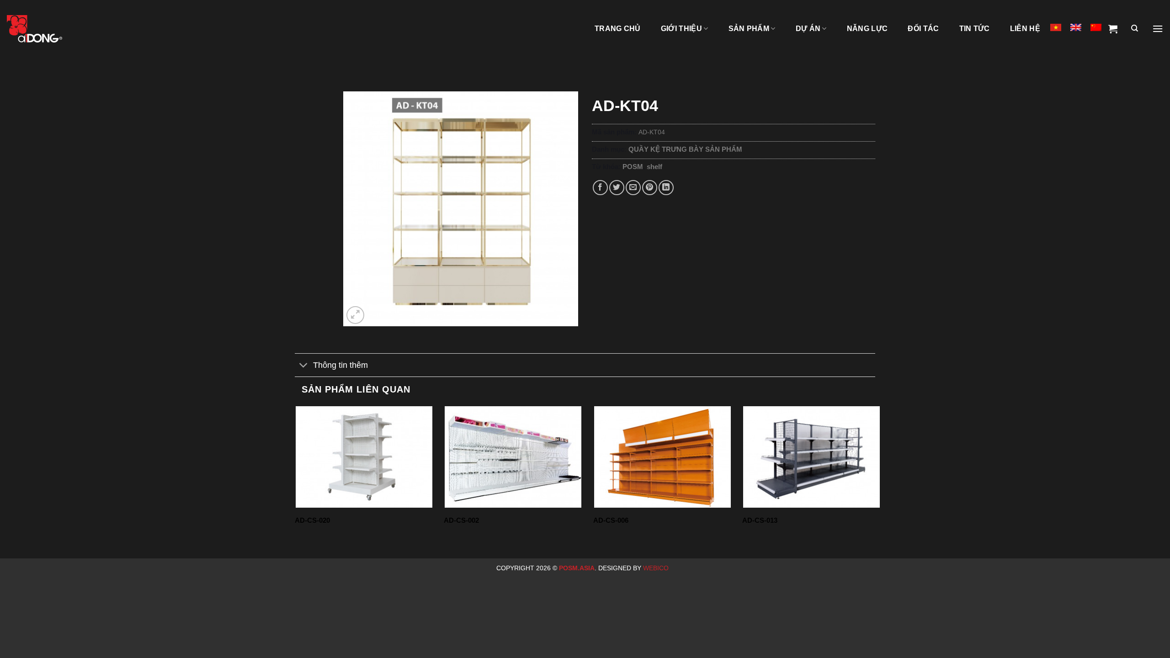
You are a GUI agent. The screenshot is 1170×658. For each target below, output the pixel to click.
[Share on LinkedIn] (666, 187)
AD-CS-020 (312, 520)
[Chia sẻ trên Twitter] (616, 187)
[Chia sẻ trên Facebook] (600, 187)
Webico (656, 568)
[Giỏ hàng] (1112, 29)
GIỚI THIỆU (681, 28)
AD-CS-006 (610, 520)
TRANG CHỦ (618, 28)
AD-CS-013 (759, 520)
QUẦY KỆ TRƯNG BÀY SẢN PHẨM (685, 149)
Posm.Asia (577, 568)
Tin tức (974, 28)
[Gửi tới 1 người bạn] (633, 187)
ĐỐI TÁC (923, 28)
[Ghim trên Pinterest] (649, 187)
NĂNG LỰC (867, 28)
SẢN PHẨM (749, 28)
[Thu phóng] (355, 315)
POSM (632, 166)
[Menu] (1157, 29)
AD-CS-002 (461, 520)
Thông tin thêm (340, 365)
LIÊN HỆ (1025, 28)
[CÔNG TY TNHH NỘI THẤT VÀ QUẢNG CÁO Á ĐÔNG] (52, 28)
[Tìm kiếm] (1134, 29)
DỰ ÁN (808, 28)
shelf (654, 166)
